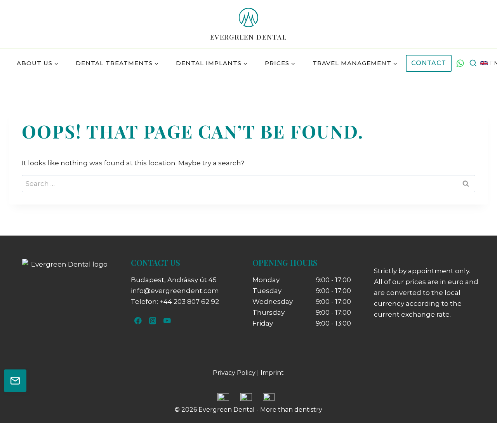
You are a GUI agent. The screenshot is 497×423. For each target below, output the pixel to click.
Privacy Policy (234, 372)
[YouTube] (167, 321)
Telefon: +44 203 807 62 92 (175, 301)
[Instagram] (152, 321)
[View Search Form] (473, 63)
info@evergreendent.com (175, 291)
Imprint (272, 372)
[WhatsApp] (460, 63)
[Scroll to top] (477, 392)
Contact (428, 63)
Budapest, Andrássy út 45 (174, 280)
